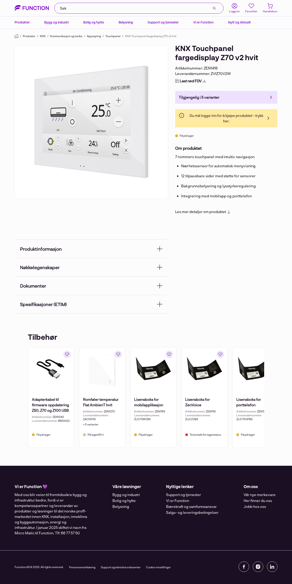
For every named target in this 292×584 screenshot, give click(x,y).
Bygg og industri (56, 22)
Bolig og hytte (93, 22)
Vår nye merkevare (260, 494)
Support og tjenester (163, 22)
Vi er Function (203, 22)
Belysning (126, 22)
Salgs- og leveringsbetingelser (192, 512)
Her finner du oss (258, 500)
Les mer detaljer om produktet (200, 212)
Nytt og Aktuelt (239, 22)
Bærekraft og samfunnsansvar (191, 506)
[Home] (16, 36)
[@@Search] (214, 8)
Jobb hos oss (255, 506)
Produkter (22, 22)
